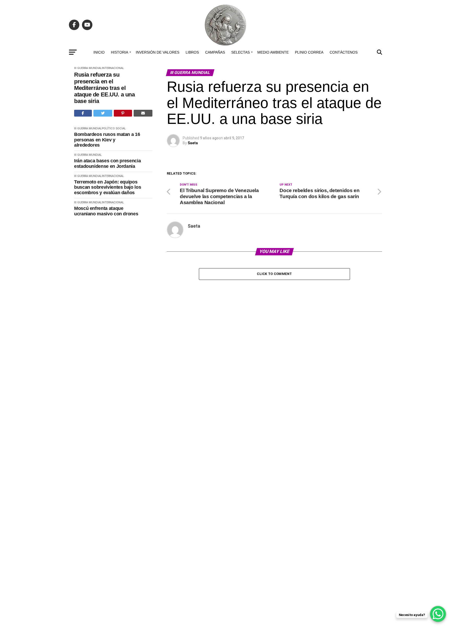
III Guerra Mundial (88, 68)
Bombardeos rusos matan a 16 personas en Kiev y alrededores (107, 140)
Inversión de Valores (157, 52)
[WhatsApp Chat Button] (438, 614)
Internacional (113, 68)
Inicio (99, 52)
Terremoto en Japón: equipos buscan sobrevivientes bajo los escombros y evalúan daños (107, 187)
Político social (114, 128)
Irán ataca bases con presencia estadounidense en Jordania (107, 163)
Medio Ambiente (273, 52)
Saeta (193, 143)
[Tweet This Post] (102, 113)
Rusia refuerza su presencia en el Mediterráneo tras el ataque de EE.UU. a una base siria (104, 87)
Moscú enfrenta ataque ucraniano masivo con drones (106, 211)
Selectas (240, 52)
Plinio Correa (309, 52)
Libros (192, 52)
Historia (119, 52)
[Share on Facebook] (83, 113)
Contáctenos (344, 52)
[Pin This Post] (123, 113)
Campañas (215, 52)
